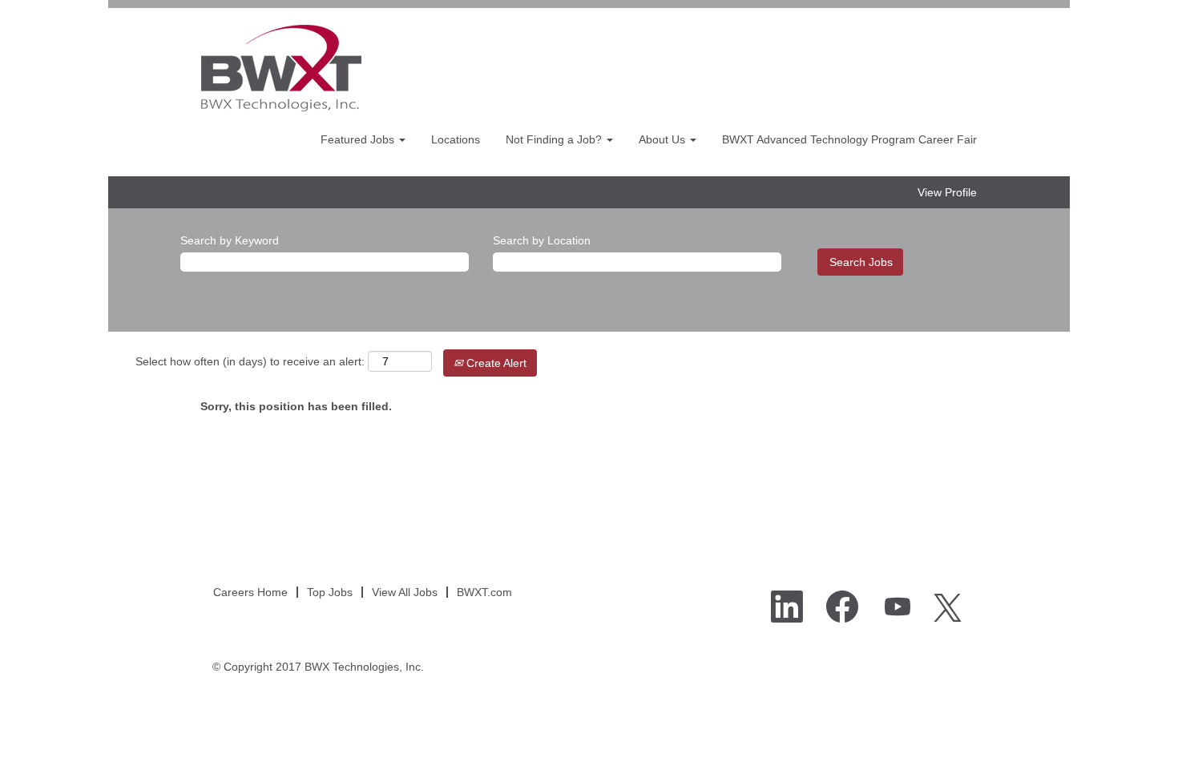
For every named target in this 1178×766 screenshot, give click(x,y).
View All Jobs (405, 592)
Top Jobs (330, 592)
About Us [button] (663, 139)
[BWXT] (281, 68)
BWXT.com (484, 592)
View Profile (947, 192)
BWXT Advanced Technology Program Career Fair (849, 139)
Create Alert (494, 363)
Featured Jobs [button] (359, 139)
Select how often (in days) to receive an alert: (250, 361)
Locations (455, 139)
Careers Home (250, 592)
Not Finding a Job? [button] (555, 139)
